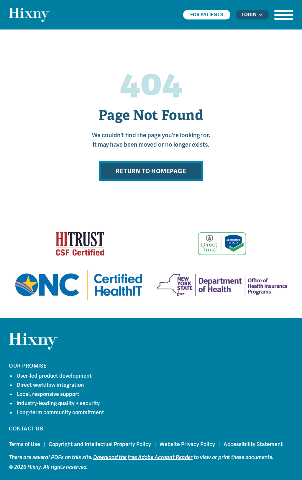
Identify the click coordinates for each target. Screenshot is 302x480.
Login (249, 15)
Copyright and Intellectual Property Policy (100, 444)
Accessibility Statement (253, 444)
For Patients (207, 15)
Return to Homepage (151, 171)
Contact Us (26, 428)
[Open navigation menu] (283, 14)
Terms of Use (24, 444)
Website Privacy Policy (187, 444)
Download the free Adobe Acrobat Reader (143, 457)
